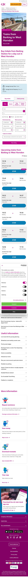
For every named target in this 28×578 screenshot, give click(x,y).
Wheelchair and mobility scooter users (10, 340)
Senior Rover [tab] (23, 104)
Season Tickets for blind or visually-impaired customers (12, 368)
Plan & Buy (14, 143)
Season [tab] (11, 104)
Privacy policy (14, 554)
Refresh (25, 156)
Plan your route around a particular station (12, 360)
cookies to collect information (12, 272)
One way (6, 116)
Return (12, 116)
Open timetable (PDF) (7, 461)
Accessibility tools (23, 1)
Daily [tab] (5, 104)
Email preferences (14, 544)
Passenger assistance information (10, 414)
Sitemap (14, 548)
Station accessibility (6, 353)
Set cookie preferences (18, 300)
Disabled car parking (6, 364)
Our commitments (5, 525)
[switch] (25, 287)
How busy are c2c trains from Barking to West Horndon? (12, 327)
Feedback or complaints (7, 380)
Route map (4, 482)
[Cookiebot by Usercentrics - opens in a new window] (21, 265)
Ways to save (5, 437)
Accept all (14, 304)
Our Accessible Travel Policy (8, 376)
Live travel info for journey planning (10, 336)
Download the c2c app (8, 510)
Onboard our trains (6, 356)
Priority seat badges (6, 344)
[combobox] (14, 109)
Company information (6, 516)
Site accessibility (14, 551)
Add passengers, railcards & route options (13, 136)
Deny (14, 311)
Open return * (20, 116)
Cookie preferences (14, 557)
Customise (14, 307)
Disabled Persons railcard (7, 372)
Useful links (4, 521)
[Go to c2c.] (3, 8)
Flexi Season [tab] (17, 104)
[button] (7, 126)
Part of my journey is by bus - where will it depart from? (11, 322)
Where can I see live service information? (11, 317)
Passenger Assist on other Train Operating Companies (11, 348)
